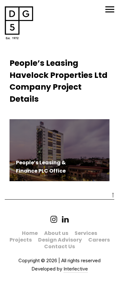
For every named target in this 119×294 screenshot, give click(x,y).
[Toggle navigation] (109, 9)
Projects (21, 239)
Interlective (75, 269)
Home (30, 233)
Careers (99, 239)
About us (56, 233)
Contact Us (59, 246)
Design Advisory (60, 239)
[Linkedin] (63, 220)
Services (86, 233)
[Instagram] (53, 220)
